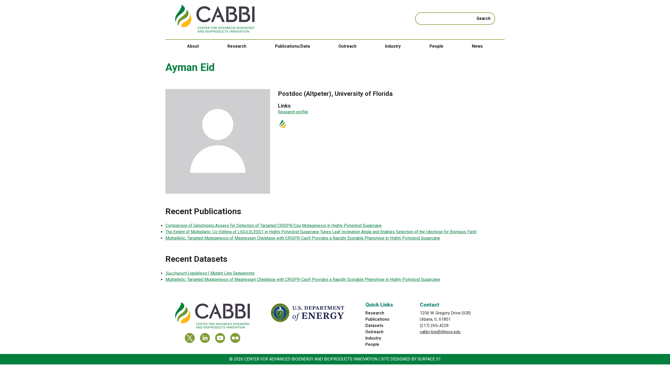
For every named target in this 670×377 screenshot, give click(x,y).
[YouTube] (220, 338)
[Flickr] (235, 338)
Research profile (293, 111)
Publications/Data (292, 46)
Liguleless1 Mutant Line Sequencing (209, 273)
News (477, 46)
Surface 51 (429, 359)
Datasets (374, 325)
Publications (377, 319)
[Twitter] (190, 338)
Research (236, 46)
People (436, 46)
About (193, 46)
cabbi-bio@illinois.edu (440, 331)
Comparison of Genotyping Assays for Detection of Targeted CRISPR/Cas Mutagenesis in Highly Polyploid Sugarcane (273, 225)
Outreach (347, 46)
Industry (393, 46)
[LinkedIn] (205, 338)
